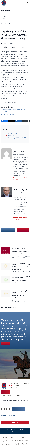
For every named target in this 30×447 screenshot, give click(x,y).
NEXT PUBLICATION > (22, 229)
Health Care (4, 16)
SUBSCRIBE (15, 422)
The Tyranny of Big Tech (7, 114)
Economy (3, 18)
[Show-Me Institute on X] (4, 409)
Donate (5, 343)
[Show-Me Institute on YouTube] (9, 409)
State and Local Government (8, 21)
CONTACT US (18, 409)
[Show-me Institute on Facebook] (1, 409)
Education (3, 14)
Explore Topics (17, 392)
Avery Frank (16, 256)
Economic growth (6, 109)
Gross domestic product (18, 109)
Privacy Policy (15, 431)
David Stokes (16, 271)
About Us (9, 395)
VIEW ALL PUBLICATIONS (8, 307)
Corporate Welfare (5, 23)
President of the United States (14, 112)
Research (26, 392)
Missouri (3, 112)
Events (3, 395)
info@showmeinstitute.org (7, 441)
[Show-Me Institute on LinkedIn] (6, 409)
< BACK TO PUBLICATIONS (7, 229)
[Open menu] (27, 2)
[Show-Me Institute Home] (3, 3)
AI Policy (17, 395)
